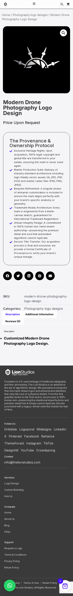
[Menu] (34, 4)
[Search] (62, 4)
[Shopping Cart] (68, 4)
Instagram (33, 443)
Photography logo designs (30, 15)
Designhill (11, 450)
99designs (44, 429)
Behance (47, 436)
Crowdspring (45, 450)
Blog (7, 525)
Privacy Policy (12, 561)
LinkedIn (60, 429)
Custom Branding (14, 489)
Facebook (31, 436)
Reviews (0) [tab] (12, 321)
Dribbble (10, 429)
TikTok (48, 443)
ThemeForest (14, 443)
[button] (63, 32)
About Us (9, 518)
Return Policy (11, 567)
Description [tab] (12, 314)
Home (6, 15)
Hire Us (8, 496)
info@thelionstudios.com (22, 462)
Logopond (26, 429)
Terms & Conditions (15, 554)
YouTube (27, 450)
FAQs (7, 531)
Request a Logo (13, 548)
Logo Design (11, 483)
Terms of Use (31, 582)
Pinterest (15, 436)
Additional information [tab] (39, 314)
